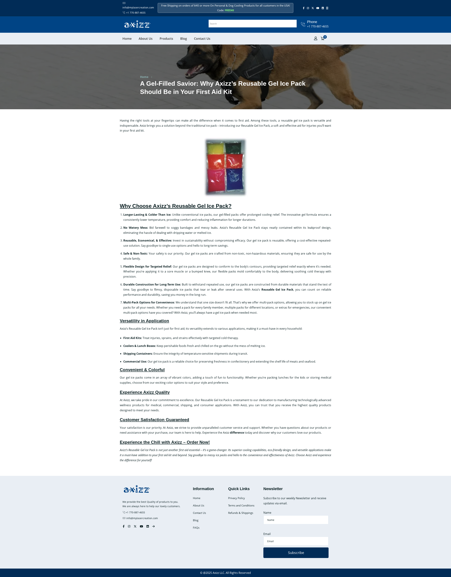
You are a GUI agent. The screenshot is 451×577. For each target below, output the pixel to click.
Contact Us (202, 38)
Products (166, 38)
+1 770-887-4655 (136, 12)
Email (267, 534)
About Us (146, 38)
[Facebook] (303, 8)
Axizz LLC (218, 573)
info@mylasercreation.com (142, 518)
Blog (183, 38)
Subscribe (296, 552)
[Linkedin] (322, 8)
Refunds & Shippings (240, 513)
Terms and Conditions (241, 505)
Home (127, 38)
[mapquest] (327, 8)
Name (267, 513)
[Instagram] (308, 8)
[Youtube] (318, 8)
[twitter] (312, 8)
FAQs (196, 527)
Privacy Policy (236, 498)
